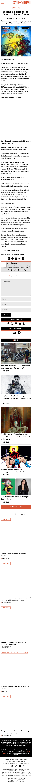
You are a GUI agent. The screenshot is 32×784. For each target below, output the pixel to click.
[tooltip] (9, 258)
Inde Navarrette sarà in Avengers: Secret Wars (15, 498)
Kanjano (4, 691)
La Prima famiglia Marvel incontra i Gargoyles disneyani (14, 643)
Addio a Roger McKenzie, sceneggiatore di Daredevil (12, 471)
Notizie (16, 8)
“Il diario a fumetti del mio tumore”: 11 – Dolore (15, 688)
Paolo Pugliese (6, 603)
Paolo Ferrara (6, 647)
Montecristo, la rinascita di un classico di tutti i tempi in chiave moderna (16, 599)
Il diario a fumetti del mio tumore (15, 652)
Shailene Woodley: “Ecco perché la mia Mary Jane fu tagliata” (15, 367)
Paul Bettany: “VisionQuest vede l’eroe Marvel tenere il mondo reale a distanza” (16, 436)
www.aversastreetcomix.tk (16, 254)
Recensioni (6, 519)
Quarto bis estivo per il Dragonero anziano (13, 554)
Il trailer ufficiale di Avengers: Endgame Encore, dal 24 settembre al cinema (16, 398)
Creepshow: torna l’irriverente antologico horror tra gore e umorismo (16, 732)
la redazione (21, 19)
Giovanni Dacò (6, 558)
